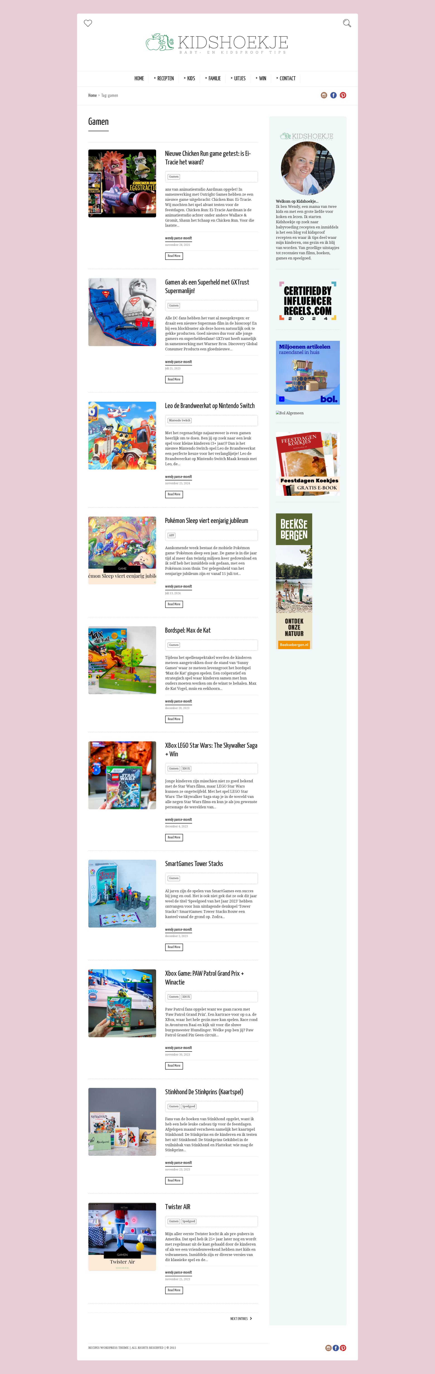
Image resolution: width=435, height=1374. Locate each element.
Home (139, 78)
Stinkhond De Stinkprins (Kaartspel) (204, 1092)
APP (171, 535)
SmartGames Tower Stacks (194, 864)
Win (262, 78)
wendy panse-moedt (178, 238)
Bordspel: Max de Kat (188, 630)
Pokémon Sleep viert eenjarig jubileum (206, 520)
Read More (174, 256)
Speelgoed (188, 1106)
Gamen (174, 176)
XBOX (186, 768)
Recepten (165, 78)
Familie (215, 78)
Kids (191, 78)
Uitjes (240, 78)
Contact (288, 78)
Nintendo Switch (179, 420)
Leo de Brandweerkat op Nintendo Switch (210, 406)
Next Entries (239, 1319)
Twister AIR (177, 1207)
